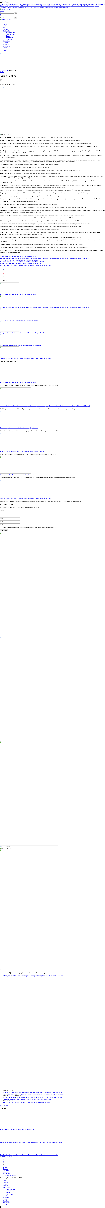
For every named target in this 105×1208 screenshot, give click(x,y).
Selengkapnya (4, 1105)
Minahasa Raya (10, 32)
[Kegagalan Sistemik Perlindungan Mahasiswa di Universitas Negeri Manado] (9, 331)
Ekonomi (5, 42)
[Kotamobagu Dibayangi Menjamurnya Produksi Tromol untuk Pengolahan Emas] (27, 1099)
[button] (16, 13)
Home (5, 24)
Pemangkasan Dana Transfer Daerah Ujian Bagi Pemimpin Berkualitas (20, 263)
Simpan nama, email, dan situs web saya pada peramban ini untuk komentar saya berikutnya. (28, 527)
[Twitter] (3, 1161)
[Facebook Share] (3, 270)
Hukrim (5, 47)
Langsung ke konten (6, 1)
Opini (4, 50)
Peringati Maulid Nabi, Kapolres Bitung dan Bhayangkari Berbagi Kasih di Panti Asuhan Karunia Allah (29, 4)
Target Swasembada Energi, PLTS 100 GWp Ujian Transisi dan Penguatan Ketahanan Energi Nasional (40, 7)
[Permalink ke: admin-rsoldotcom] (1, 81)
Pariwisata (6, 44)
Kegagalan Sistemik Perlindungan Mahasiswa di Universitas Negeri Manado (22, 262)
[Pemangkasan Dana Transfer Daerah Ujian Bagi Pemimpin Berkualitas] (9, 344)
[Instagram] (3, 1163)
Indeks (2, 11)
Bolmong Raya (10, 34)
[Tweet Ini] (4, 272)
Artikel (2, 72)
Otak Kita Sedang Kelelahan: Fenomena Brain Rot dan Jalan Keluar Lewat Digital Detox (25, 265)
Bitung (8, 36)
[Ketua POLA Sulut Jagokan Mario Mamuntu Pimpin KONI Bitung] (15, 1127)
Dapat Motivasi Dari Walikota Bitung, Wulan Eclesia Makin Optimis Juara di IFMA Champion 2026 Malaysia (31, 1142)
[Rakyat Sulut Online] (6, 9)
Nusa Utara (9, 37)
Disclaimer (6, 1170)
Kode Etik (6, 1172)
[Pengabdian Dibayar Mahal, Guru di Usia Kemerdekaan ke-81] (9, 293)
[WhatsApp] (3, 1164)
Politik (5, 27)
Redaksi (5, 1169)
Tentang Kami (7, 1173)
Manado (5, 29)
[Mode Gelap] (0, 14)
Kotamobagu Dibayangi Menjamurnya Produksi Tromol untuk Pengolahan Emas (36, 6)
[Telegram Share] (3, 275)
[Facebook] (3, 1159)
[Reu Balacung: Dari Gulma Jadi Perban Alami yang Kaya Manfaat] (9, 318)
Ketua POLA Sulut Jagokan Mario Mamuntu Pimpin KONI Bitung (18, 1129)
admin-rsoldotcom (5, 83)
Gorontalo (9, 39)
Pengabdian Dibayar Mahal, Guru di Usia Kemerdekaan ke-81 (18, 256)
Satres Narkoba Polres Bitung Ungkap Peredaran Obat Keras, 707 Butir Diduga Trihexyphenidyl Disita (32, 1097)
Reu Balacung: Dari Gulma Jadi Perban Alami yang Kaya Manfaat (19, 260)
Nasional (5, 26)
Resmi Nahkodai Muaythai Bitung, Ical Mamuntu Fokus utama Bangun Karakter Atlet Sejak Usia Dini (29, 1155)
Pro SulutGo (6, 31)
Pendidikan (6, 41)
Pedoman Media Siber (9, 1175)
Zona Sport (6, 46)
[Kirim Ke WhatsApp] (3, 277)
